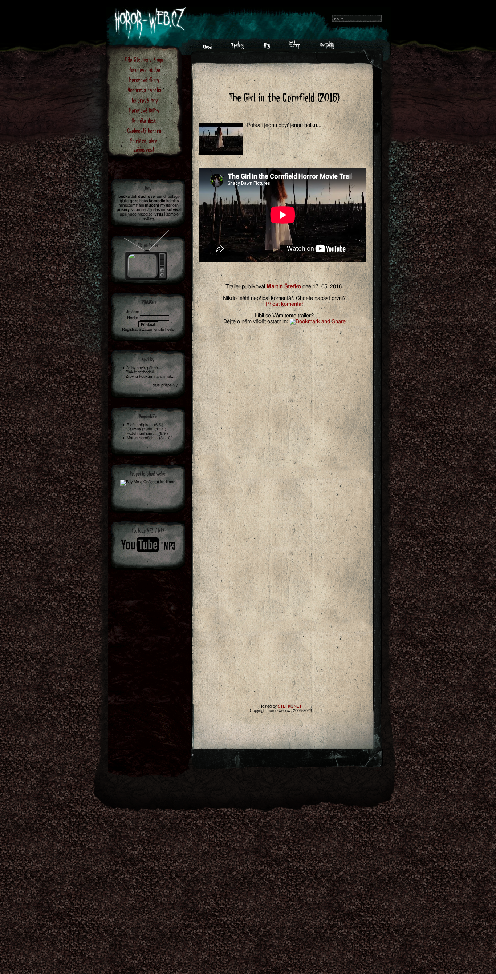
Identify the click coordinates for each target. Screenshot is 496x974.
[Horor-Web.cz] (207, 48)
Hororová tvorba (144, 89)
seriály (146, 210)
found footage (168, 197)
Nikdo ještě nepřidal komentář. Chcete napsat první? (284, 298)
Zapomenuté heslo (158, 330)
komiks (172, 201)
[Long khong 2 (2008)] (147, 253)
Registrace (131, 330)
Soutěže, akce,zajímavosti (144, 144)
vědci (132, 214)
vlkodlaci (145, 214)
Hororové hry (144, 100)
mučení (152, 205)
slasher (159, 210)
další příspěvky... (167, 385)
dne (306, 286)
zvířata (149, 219)
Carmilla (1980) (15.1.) (146, 429)
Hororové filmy (144, 79)
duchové (146, 197)
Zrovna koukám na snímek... (150, 376)
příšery (123, 210)
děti (134, 197)
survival (174, 210)
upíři (123, 214)
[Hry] (266, 48)
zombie (172, 214)
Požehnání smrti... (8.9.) (147, 434)
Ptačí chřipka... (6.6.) (145, 425)
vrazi (159, 214)
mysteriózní (169, 205)
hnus (143, 201)
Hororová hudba (144, 69)
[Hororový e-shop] (294, 48)
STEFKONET (290, 706)
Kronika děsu (144, 120)
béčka (124, 197)
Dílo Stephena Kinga (144, 59)
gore (134, 201)
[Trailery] (237, 48)
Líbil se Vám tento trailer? (284, 315)
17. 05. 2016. (328, 286)
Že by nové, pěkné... (143, 368)
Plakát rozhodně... (141, 372)
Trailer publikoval (245, 286)
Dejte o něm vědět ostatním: (255, 321)
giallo (124, 201)
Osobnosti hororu (144, 130)
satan (135, 210)
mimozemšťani (131, 205)
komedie (157, 201)
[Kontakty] (326, 48)
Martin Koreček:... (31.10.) (150, 438)
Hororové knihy (144, 110)
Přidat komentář (284, 304)
